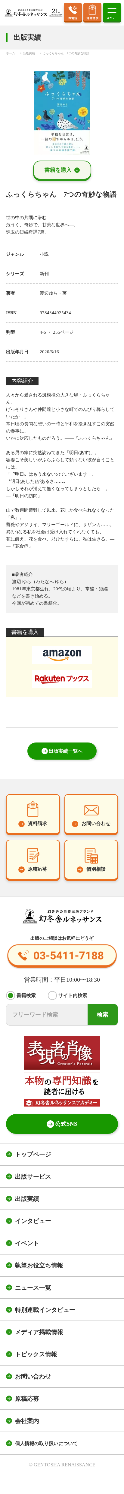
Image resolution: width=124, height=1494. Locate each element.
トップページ (33, 1154)
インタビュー (33, 1221)
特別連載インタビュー (45, 1309)
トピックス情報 (36, 1354)
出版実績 (27, 1198)
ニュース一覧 (33, 1287)
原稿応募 (27, 1398)
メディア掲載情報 (39, 1332)
